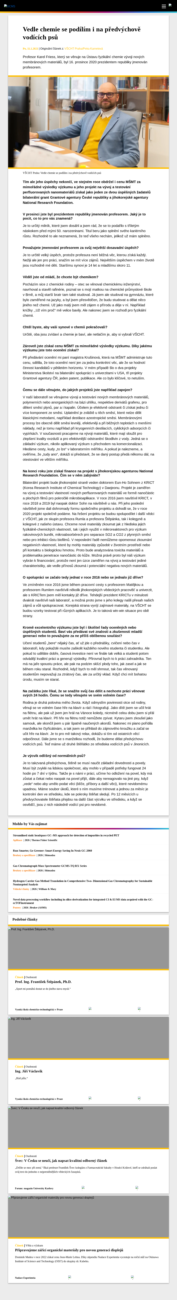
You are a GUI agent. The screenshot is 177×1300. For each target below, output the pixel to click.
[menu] (164, 6)
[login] (171, 6)
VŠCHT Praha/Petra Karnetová (83, 48)
